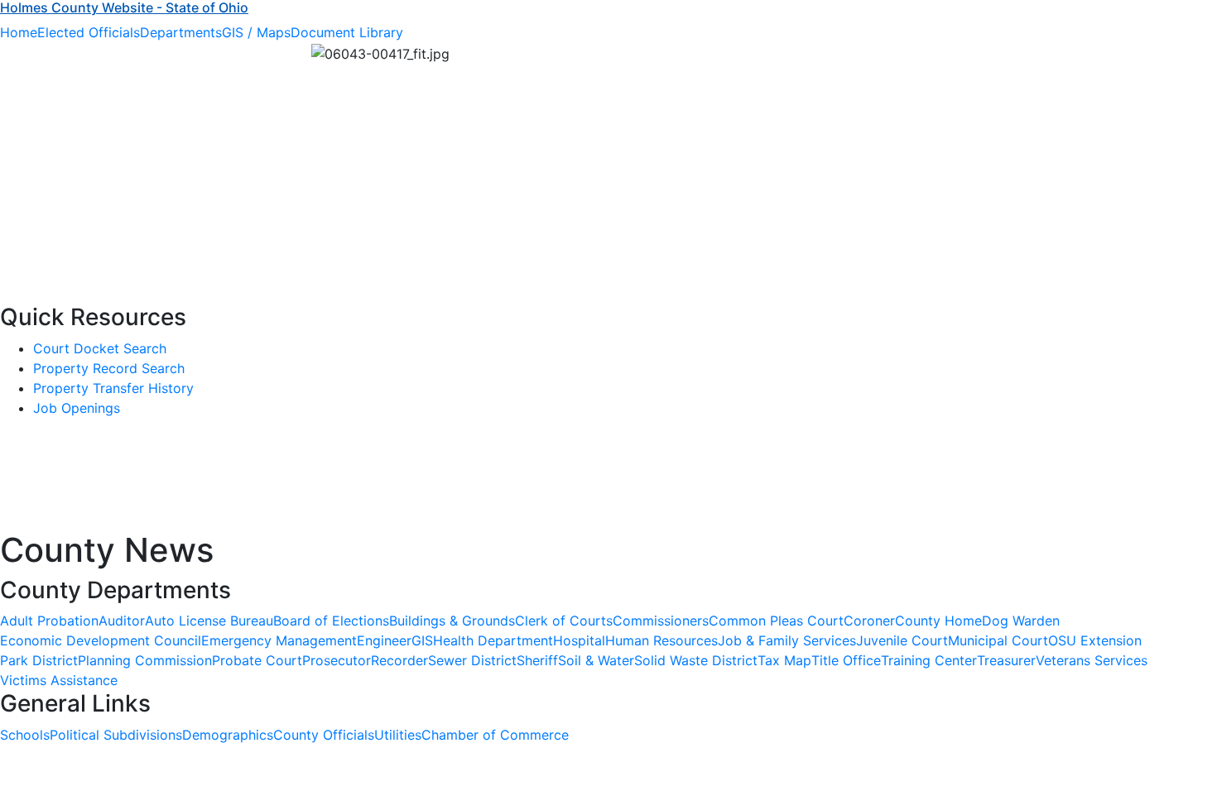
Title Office (846, 660)
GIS (422, 640)
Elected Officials (88, 32)
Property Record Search (109, 368)
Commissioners (661, 620)
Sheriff (537, 660)
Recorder (399, 660)
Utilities (397, 734)
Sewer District (472, 660)
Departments (181, 32)
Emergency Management (279, 640)
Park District (39, 660)
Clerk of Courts (564, 620)
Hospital (579, 640)
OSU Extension (1095, 640)
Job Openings (76, 408)
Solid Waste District (696, 660)
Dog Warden (1021, 620)
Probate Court (257, 660)
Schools (25, 734)
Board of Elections (331, 620)
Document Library (347, 32)
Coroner (869, 620)
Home (18, 32)
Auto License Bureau (209, 620)
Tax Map (784, 660)
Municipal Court (998, 640)
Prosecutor (336, 660)
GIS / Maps (256, 32)
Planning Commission (145, 660)
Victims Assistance (59, 680)
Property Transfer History (113, 388)
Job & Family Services (787, 640)
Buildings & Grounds (452, 620)
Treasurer (1006, 660)
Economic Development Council (100, 640)
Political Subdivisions (116, 734)
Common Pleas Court (776, 620)
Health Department (493, 640)
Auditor (122, 620)
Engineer (384, 640)
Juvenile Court (902, 640)
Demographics (227, 734)
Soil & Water (596, 660)
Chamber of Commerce (495, 734)
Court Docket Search (99, 348)
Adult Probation (49, 620)
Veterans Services (1091, 660)
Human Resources (661, 640)
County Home (938, 620)
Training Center (929, 660)
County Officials (323, 734)
